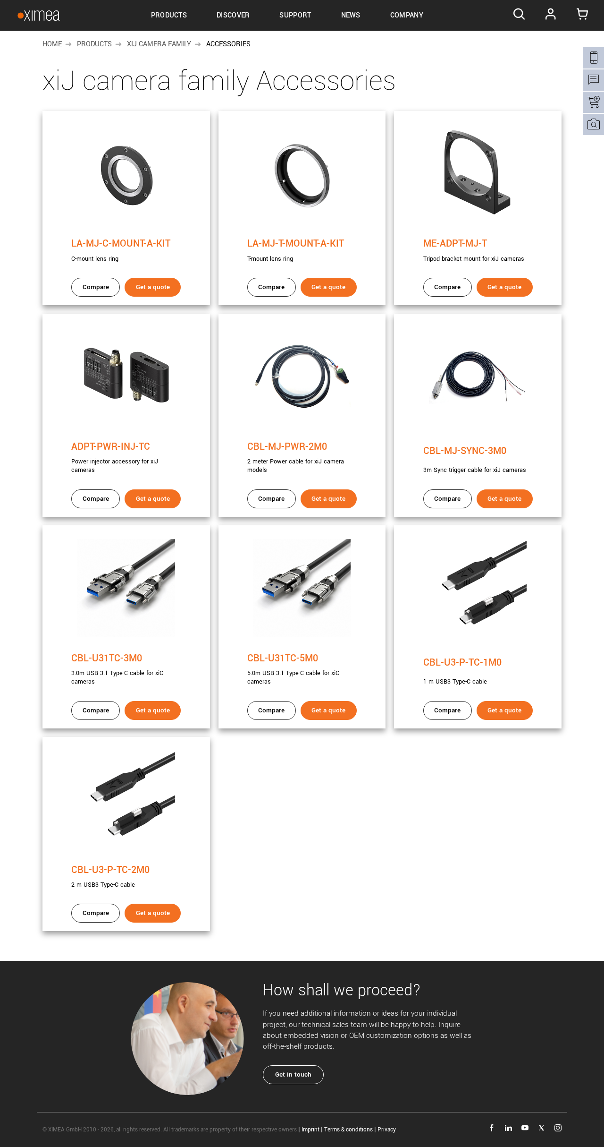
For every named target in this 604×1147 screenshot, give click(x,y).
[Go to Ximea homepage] (38, 15)
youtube (524, 1127)
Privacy (387, 1130)
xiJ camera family (159, 44)
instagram (558, 1127)
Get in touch (293, 1074)
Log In (551, 15)
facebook (491, 1127)
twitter (541, 1127)
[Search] (519, 15)
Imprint (310, 1130)
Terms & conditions (348, 1130)
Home (52, 44)
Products (94, 44)
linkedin (508, 1127)
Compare (96, 286)
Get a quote (153, 286)
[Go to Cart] (582, 15)
